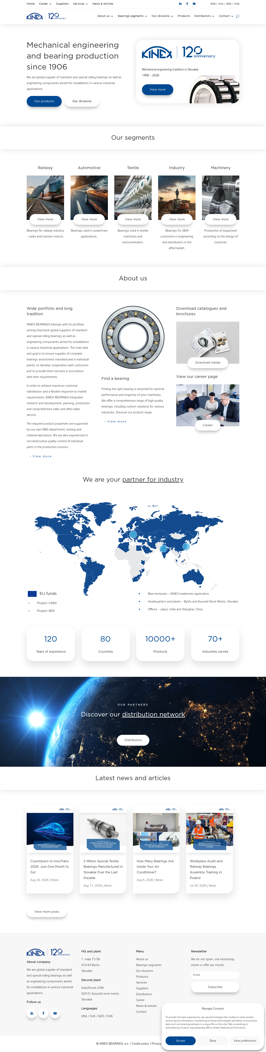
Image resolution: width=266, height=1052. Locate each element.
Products (184, 16)
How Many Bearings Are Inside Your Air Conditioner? (155, 867)
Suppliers (62, 4)
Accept (180, 1041)
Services (78, 4)
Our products (44, 101)
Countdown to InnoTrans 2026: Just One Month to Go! (49, 867)
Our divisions (161, 16)
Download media (207, 362)
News (55, 880)
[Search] (237, 16)
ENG (213, 4)
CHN (236, 4)
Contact (224, 16)
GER (228, 4)
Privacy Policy (161, 1043)
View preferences (245, 1041)
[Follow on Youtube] (194, 3)
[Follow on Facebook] (187, 3)
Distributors (202, 16)
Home (31, 4)
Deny (213, 1041)
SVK (221, 4)
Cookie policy (140, 1043)
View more (158, 89)
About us (103, 16)
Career (43, 4)
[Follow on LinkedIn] (180, 3)
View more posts (46, 911)
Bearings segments (131, 16)
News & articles (102, 4)
